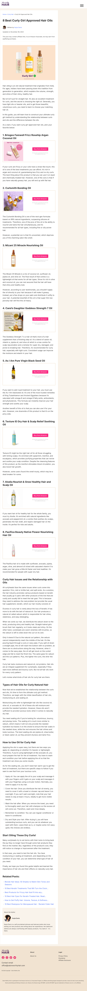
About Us (33, 956)
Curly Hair (11, 14)
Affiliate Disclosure (65, 960)
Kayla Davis (18, 27)
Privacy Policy (63, 956)
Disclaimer (62, 958)
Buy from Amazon (40, 149)
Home (4, 14)
